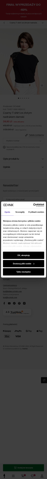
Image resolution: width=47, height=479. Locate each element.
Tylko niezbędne (23, 272)
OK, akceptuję (23, 255)
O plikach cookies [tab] (36, 212)
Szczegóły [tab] (20, 212)
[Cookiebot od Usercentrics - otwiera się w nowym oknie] (33, 205)
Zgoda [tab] (7, 212)
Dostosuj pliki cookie (22, 263)
